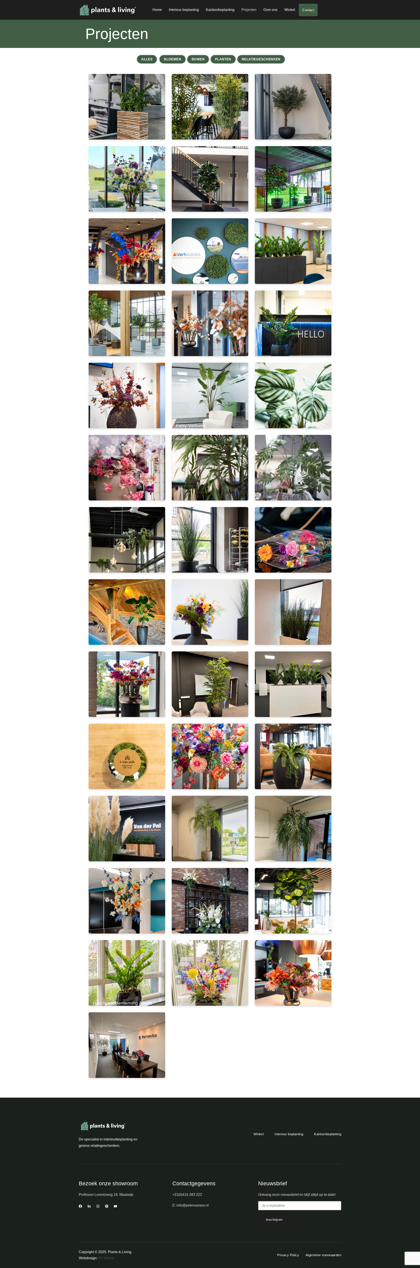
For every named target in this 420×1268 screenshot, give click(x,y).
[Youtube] (115, 1206)
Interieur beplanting (184, 10)
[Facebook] (80, 1206)
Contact (308, 10)
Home (157, 10)
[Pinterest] (106, 1206)
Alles (146, 59)
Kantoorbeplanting (220, 10)
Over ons (270, 10)
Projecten (249, 10)
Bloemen (172, 59)
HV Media (106, 1258)
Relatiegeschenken (261, 59)
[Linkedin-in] (89, 1206)
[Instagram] (98, 1206)
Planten (223, 59)
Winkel (289, 10)
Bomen (198, 59)
